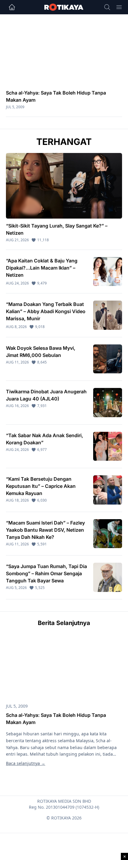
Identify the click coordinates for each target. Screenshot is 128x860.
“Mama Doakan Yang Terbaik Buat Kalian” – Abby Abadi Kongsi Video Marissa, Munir (45, 311)
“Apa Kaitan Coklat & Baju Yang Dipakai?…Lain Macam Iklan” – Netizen (41, 268)
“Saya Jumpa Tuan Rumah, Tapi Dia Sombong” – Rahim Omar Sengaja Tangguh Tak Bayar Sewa (46, 573)
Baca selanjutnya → (25, 763)
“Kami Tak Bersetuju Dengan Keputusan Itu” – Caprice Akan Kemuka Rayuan (41, 486)
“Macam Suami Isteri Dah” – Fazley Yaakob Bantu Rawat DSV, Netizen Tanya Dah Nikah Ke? (45, 530)
